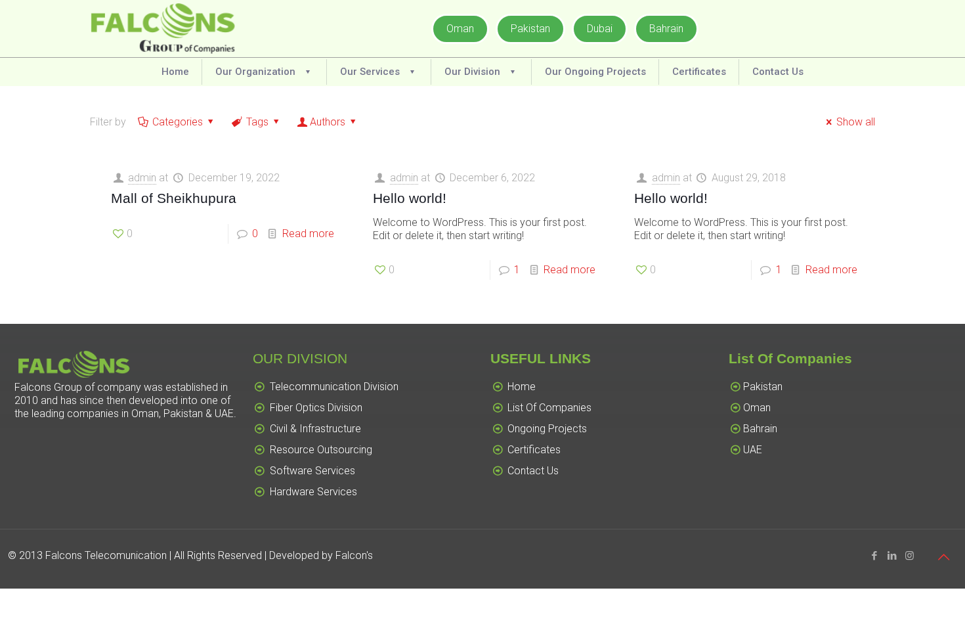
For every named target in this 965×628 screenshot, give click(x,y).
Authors (327, 122)
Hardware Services (313, 491)
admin (142, 177)
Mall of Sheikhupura (173, 198)
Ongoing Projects (547, 428)
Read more (308, 233)
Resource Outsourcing (321, 449)
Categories (177, 122)
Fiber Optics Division (316, 407)
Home (521, 386)
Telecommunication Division (334, 386)
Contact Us (533, 470)
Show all (855, 122)
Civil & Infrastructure (315, 428)
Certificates (534, 449)
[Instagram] (909, 556)
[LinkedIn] (892, 556)
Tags (257, 122)
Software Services (312, 470)
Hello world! (409, 198)
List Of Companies (549, 407)
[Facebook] (874, 556)
